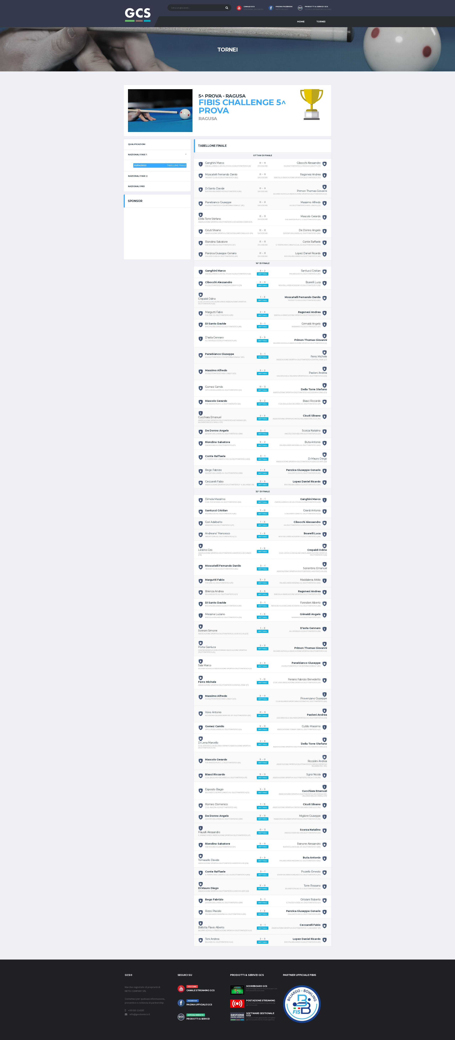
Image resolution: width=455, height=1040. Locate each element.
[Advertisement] (157, 233)
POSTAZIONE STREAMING (260, 1000)
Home (300, 21)
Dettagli (262, 274)
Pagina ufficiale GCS (199, 1004)
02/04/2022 (140, 165)
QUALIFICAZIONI (136, 144)
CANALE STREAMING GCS (200, 990)
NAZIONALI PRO (136, 186)
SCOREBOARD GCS (256, 986)
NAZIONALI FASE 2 (137, 176)
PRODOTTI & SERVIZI (198, 1018)
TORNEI (320, 21)
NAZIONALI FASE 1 (137, 154)
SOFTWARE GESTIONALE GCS (260, 1014)
